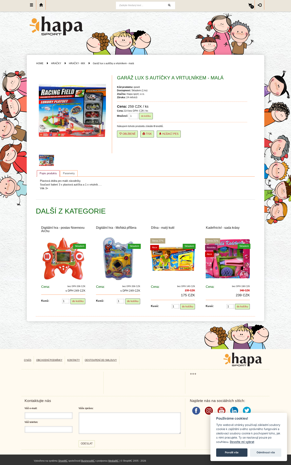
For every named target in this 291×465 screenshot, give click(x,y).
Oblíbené (129, 133)
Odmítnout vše (266, 452)
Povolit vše (232, 452)
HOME (39, 63)
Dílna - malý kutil (162, 227)
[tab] (48, 173)
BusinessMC (88, 460)
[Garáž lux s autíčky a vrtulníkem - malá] (47, 160)
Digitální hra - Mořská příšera (116, 227)
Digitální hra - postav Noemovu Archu (63, 229)
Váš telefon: (31, 422)
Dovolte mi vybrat (242, 441)
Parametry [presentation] (69, 173)
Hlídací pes (170, 133)
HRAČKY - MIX (77, 63)
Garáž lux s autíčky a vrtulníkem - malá (113, 63)
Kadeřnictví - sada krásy (223, 227)
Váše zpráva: (86, 408)
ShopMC (63, 460)
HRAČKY (56, 63)
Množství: (122, 116)
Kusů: (45, 300)
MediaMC (113, 460)
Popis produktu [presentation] (48, 173)
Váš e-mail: (31, 408)
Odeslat (87, 443)
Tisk (148, 133)
